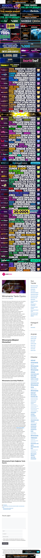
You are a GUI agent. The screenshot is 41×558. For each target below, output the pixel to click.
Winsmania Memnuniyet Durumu (35, 408)
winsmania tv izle (33, 439)
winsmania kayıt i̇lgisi (33, 401)
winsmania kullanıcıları (33, 404)
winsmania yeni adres (35, 444)
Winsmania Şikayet (34, 292)
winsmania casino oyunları (34, 377)
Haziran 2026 (33, 338)
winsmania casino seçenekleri (34, 380)
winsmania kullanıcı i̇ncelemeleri (33, 403)
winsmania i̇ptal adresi (33, 400)
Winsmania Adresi (34, 285)
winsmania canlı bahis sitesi (35, 374)
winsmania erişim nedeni (34, 381)
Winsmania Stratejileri (33, 433)
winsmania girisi (35, 383)
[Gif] (20, 114)
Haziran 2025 (33, 343)
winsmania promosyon (33, 425)
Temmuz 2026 (33, 336)
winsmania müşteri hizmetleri (33, 414)
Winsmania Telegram (34, 437)
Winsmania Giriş (34, 287)
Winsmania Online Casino (34, 418)
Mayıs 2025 (33, 345)
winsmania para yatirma (35, 420)
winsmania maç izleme (33, 407)
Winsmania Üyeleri (34, 312)
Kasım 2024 (33, 350)
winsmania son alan (33, 432)
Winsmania (5, 504)
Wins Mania (33, 290)
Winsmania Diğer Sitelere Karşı (8, 508)
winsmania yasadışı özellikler (34, 440)
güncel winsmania (34, 361)
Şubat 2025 (33, 346)
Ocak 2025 (33, 348)
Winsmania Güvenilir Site (34, 395)
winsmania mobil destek (34, 409)
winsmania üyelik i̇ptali (33, 452)
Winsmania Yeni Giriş (35, 447)
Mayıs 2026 (33, 340)
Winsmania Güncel (34, 294)
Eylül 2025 (33, 341)
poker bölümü (32, 364)
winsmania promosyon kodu (33, 429)
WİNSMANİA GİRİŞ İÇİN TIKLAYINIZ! (20, 41)
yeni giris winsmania (33, 457)
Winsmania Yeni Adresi (7, 509)
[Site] (20, 70)
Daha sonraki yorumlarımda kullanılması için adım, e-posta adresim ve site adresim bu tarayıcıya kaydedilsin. (14, 540)
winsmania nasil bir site (34, 417)
